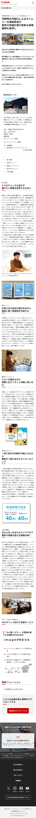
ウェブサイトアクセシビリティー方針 (18, 813)
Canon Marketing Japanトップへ (18, 797)
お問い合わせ (7, 809)
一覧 (11, 755)
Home (2, 753)
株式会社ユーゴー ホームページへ (17, 148)
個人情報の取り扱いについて (18, 811)
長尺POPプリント (12, 169)
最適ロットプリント (13, 166)
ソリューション (18, 753)
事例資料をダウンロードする (18, 711)
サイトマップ (15, 809)
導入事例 (6, 755)
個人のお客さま (18, 770)
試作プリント (11, 163)
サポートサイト (18, 775)
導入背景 (9, 160)
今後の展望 (10, 172)
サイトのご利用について (26, 809)
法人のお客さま (6, 8)
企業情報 (18, 780)
